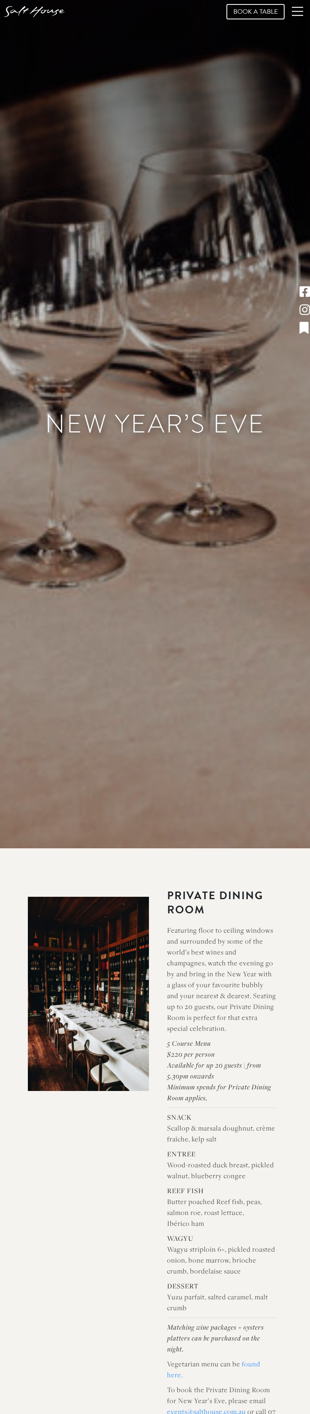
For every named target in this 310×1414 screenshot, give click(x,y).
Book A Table (255, 12)
